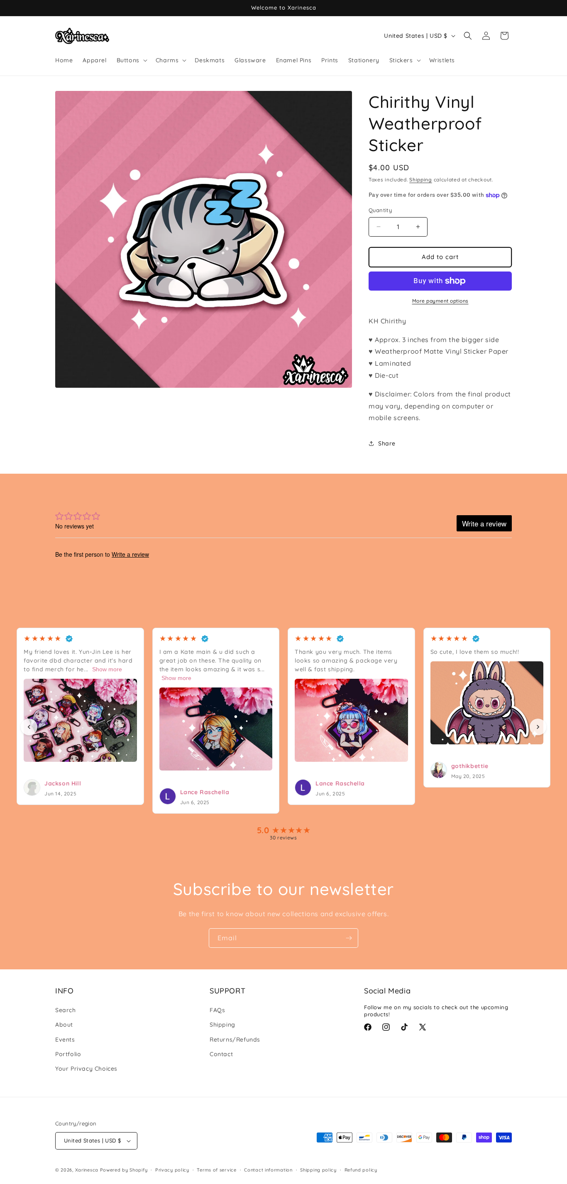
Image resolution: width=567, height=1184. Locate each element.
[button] (131, 60)
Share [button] (387, 443)
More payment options (440, 301)
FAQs (217, 1010)
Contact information (268, 1170)
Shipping (420, 179)
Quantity (380, 210)
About (64, 1024)
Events (65, 1039)
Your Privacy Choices (86, 1068)
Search (65, 1010)
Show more (107, 669)
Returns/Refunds (235, 1039)
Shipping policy (318, 1170)
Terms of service (216, 1170)
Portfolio (68, 1054)
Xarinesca (86, 1170)
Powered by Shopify (124, 1170)
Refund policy (361, 1170)
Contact (221, 1054)
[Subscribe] (349, 938)
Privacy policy (172, 1170)
